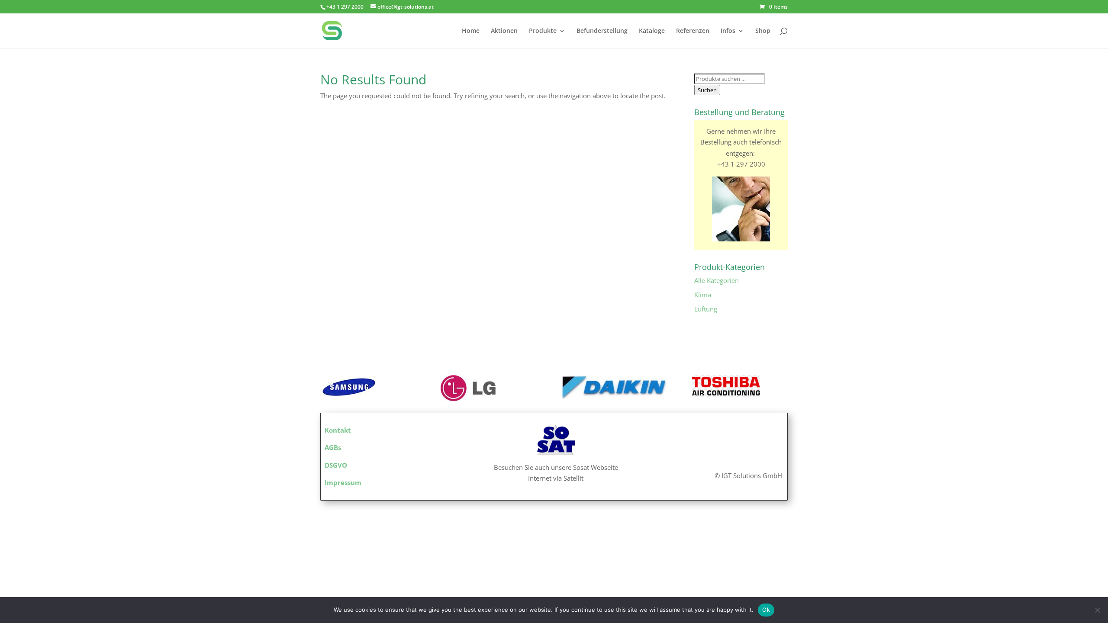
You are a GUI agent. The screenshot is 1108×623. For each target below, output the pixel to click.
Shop (762, 31)
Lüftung (705, 309)
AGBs (333, 447)
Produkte (543, 31)
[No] (1097, 610)
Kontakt (338, 430)
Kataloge (652, 31)
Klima (702, 294)
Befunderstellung (602, 31)
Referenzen (692, 31)
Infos (728, 31)
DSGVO (336, 465)
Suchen (707, 90)
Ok (766, 609)
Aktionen (504, 31)
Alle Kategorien (716, 280)
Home (471, 31)
